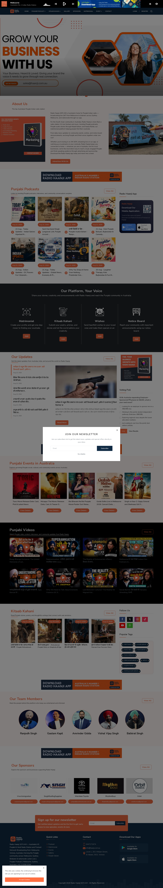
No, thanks (81, 454)
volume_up (157, 4)
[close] (43, 868)
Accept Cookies (24, 880)
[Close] (117, 430)
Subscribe (104, 448)
